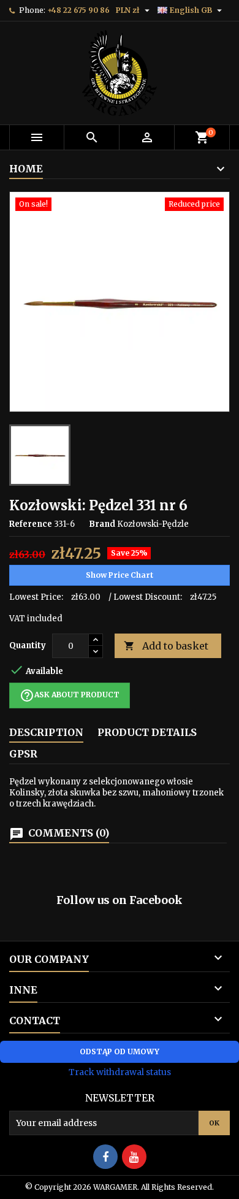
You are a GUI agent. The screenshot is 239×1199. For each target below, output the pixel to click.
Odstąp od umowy (119, 1051)
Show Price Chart (119, 575)
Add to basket (166, 646)
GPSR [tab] (23, 754)
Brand (102, 524)
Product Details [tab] (147, 732)
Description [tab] (46, 732)
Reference (30, 524)
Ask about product (70, 695)
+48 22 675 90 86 (78, 10)
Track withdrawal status (120, 1072)
